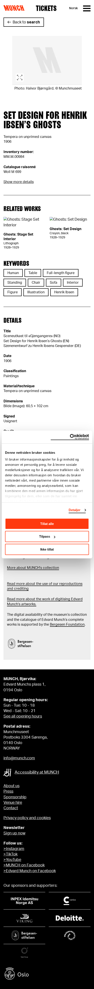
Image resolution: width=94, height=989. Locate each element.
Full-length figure (61, 273)
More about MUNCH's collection (33, 568)
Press (8, 792)
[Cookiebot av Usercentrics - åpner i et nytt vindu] (70, 437)
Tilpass (44, 536)
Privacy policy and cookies (27, 818)
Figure (12, 292)
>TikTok (10, 854)
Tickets (46, 8)
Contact (10, 808)
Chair (36, 282)
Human (13, 273)
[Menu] (87, 8)
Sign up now (14, 833)
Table (32, 273)
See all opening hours (22, 716)
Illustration (36, 292)
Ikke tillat (47, 549)
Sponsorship (14, 797)
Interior (73, 282)
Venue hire (12, 803)
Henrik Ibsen (64, 292)
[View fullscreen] (47, 60)
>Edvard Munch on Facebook (29, 871)
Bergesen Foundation (67, 624)
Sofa (53, 282)
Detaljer (75, 510)
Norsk (73, 8)
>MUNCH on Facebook (24, 865)
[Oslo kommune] (47, 974)
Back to (26, 22)
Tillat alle (47, 524)
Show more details (18, 182)
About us (11, 786)
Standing (14, 282)
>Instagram (13, 849)
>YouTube (12, 860)
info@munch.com (19, 758)
